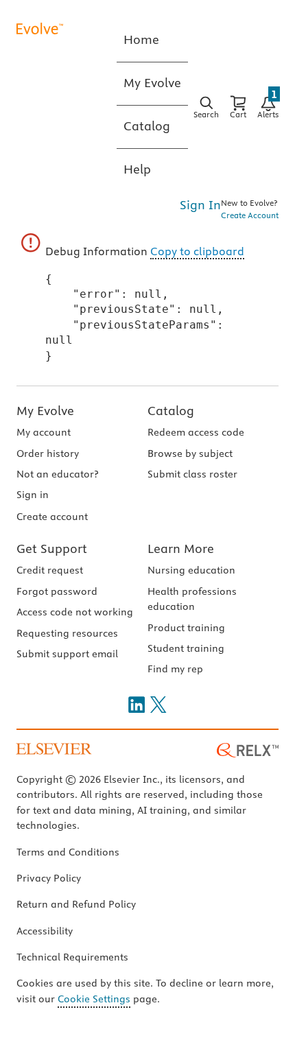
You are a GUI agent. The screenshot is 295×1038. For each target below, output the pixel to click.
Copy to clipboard (197, 251)
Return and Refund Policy (76, 904)
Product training (186, 628)
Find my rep (175, 669)
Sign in (32, 494)
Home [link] (141, 39)
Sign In (200, 205)
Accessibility (44, 931)
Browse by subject (190, 453)
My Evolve (45, 410)
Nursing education (191, 570)
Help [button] (137, 169)
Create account (52, 516)
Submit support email (67, 654)
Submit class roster (192, 474)
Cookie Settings (94, 999)
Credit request (49, 570)
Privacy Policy (48, 878)
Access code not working (74, 612)
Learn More (181, 548)
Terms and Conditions (67, 852)
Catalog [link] (146, 126)
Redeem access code (196, 432)
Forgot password (56, 591)
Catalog (171, 410)
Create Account (250, 215)
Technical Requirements (72, 957)
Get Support (51, 548)
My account (43, 432)
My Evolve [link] (152, 83)
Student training (186, 648)
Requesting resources (67, 633)
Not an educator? (57, 474)
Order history (47, 453)
